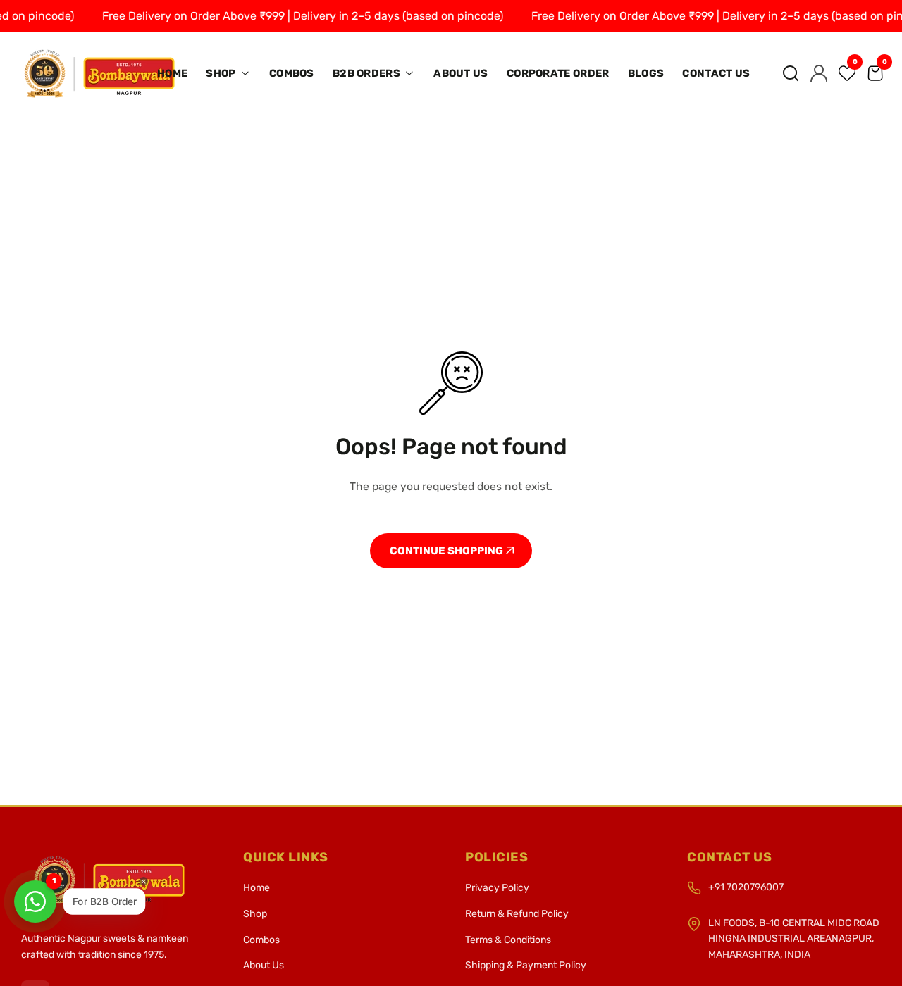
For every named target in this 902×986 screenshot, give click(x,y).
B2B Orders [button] (367, 73)
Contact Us (716, 73)
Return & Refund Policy (517, 914)
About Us (460, 73)
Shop (255, 914)
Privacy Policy (497, 888)
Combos (291, 73)
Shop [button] (222, 73)
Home (172, 73)
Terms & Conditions (508, 940)
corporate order (558, 73)
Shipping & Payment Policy (525, 965)
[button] (791, 73)
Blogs (646, 73)
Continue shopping (447, 550)
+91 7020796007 (746, 887)
